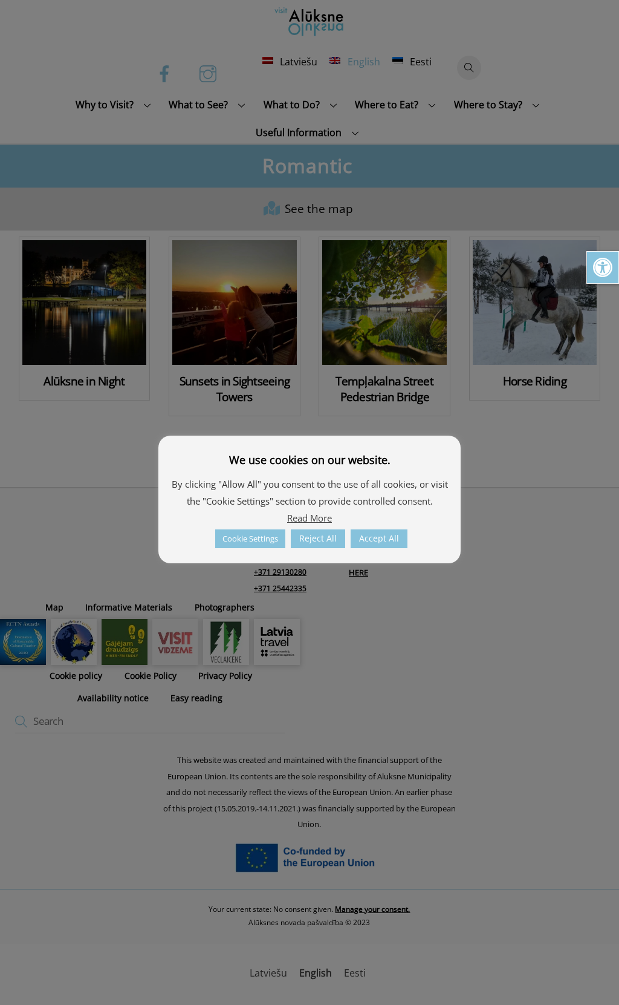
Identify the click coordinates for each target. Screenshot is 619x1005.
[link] (602, 267)
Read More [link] (309, 518)
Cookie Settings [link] (250, 538)
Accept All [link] (379, 538)
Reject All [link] (318, 538)
